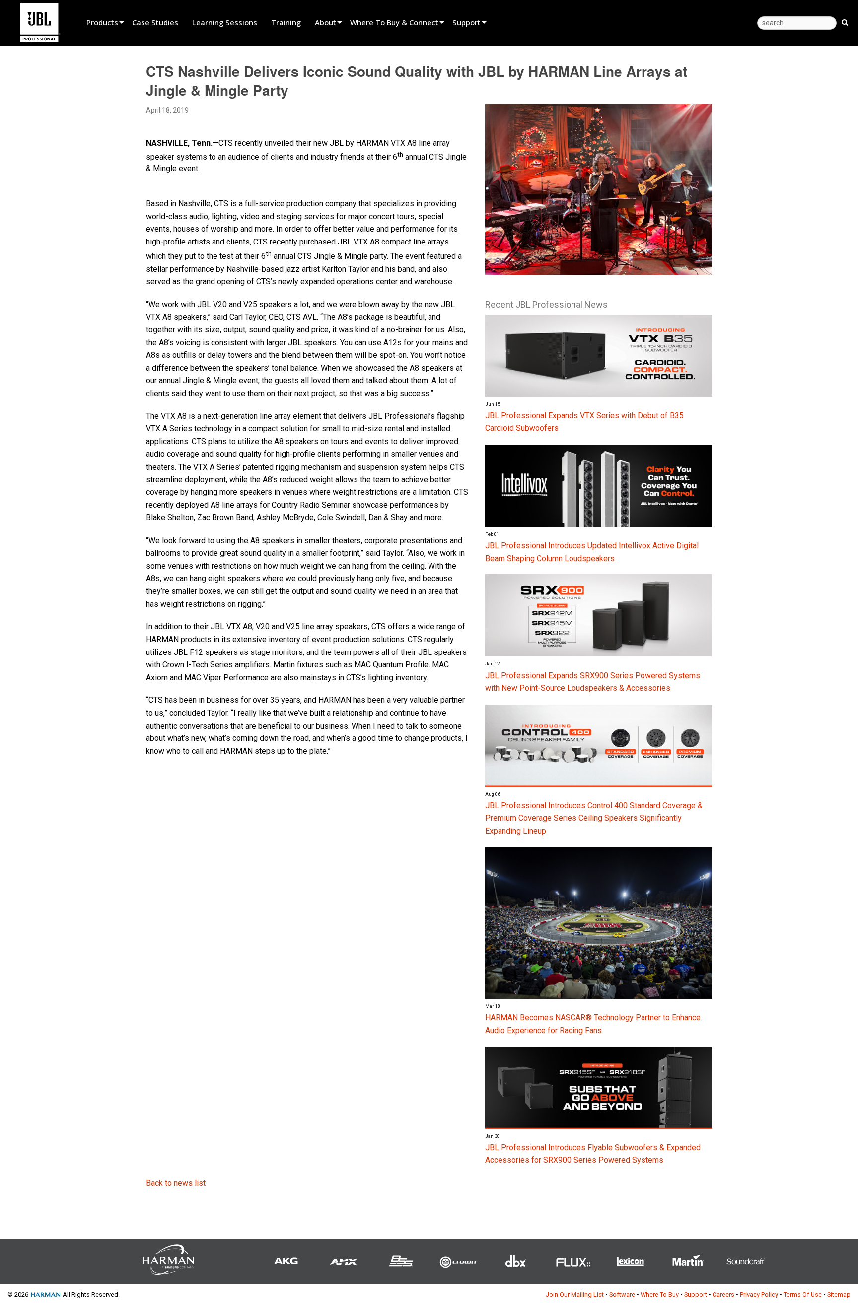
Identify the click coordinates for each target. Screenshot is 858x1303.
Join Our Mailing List (575, 1294)
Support (466, 22)
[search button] (845, 22)
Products (102, 22)
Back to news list (176, 1183)
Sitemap (839, 1294)
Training (286, 22)
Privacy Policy (759, 1294)
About (325, 22)
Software (622, 1294)
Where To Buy (660, 1294)
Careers (723, 1294)
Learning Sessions (224, 22)
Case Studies (155, 22)
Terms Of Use (803, 1294)
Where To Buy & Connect (394, 22)
